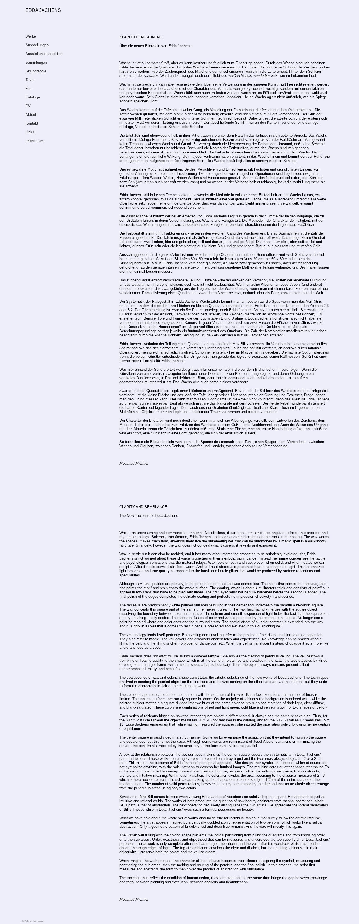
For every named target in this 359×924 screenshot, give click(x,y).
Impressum (35, 141)
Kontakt (32, 123)
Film (29, 88)
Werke (31, 36)
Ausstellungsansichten (44, 54)
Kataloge (33, 97)
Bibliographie (36, 71)
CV (28, 106)
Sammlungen (36, 62)
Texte (30, 80)
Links (30, 132)
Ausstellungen (37, 45)
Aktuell (31, 115)
